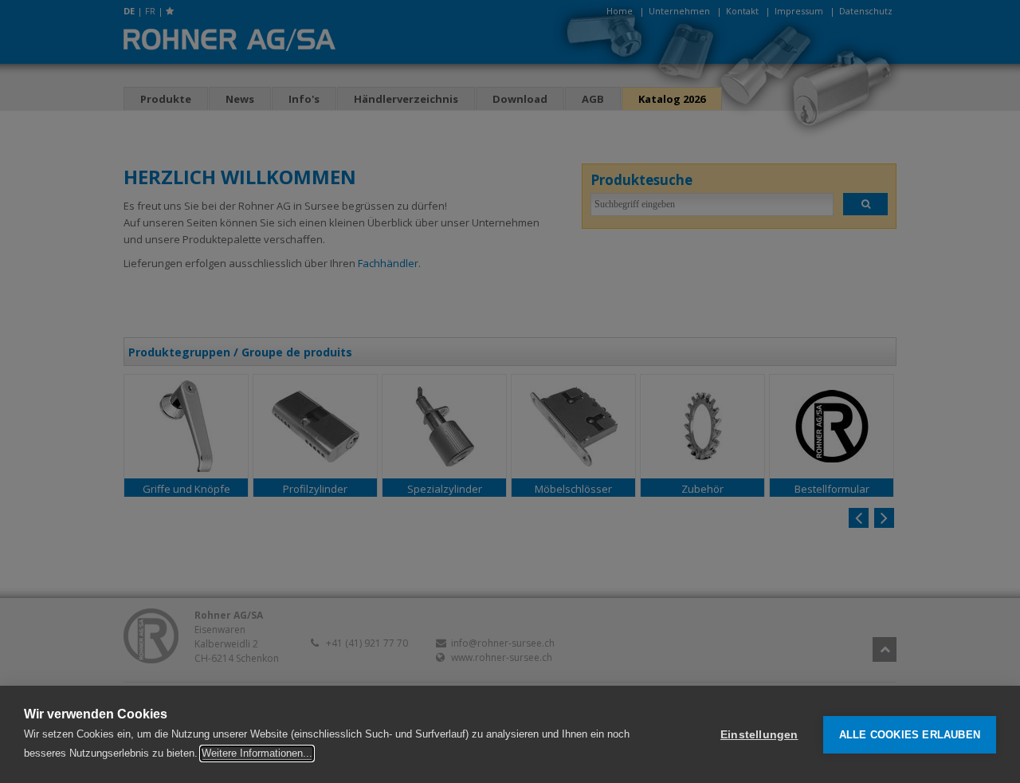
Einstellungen (759, 735)
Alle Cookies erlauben (909, 735)
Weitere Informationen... (257, 753)
